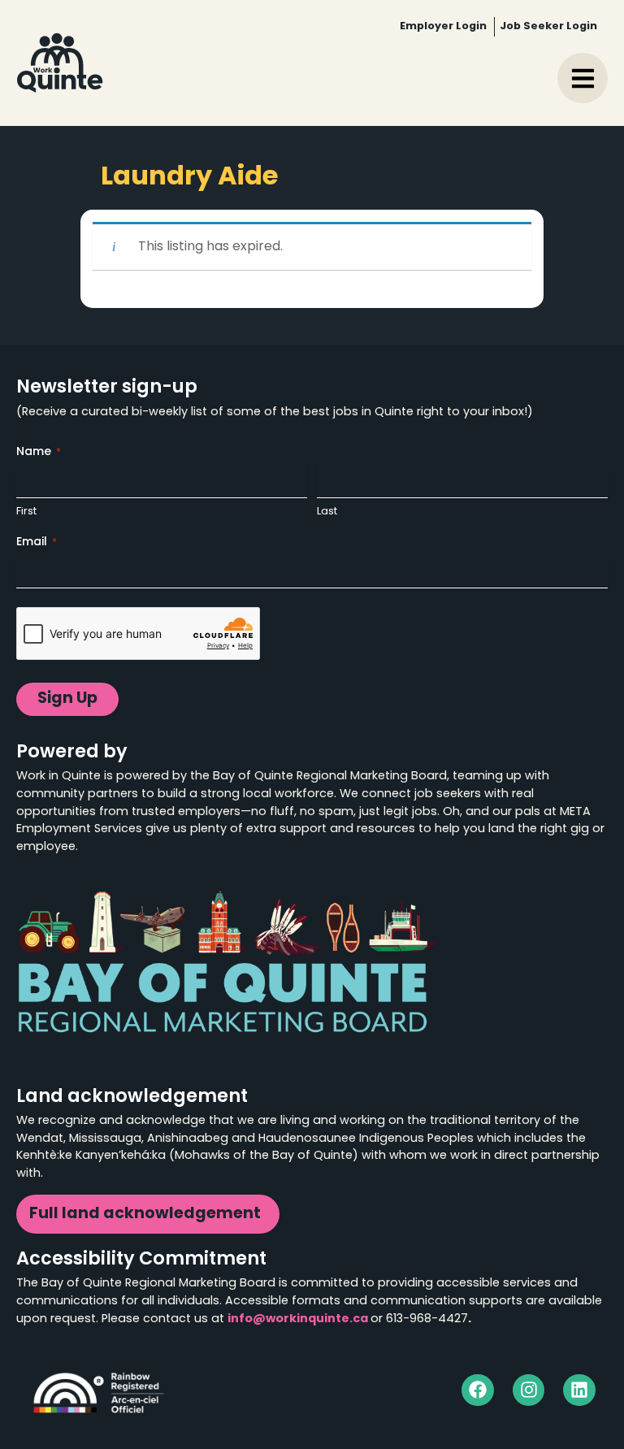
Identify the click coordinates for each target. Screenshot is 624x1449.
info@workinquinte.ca (298, 1319)
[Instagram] (529, 1390)
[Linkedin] (579, 1390)
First (26, 511)
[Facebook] (478, 1390)
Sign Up (67, 699)
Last (327, 511)
